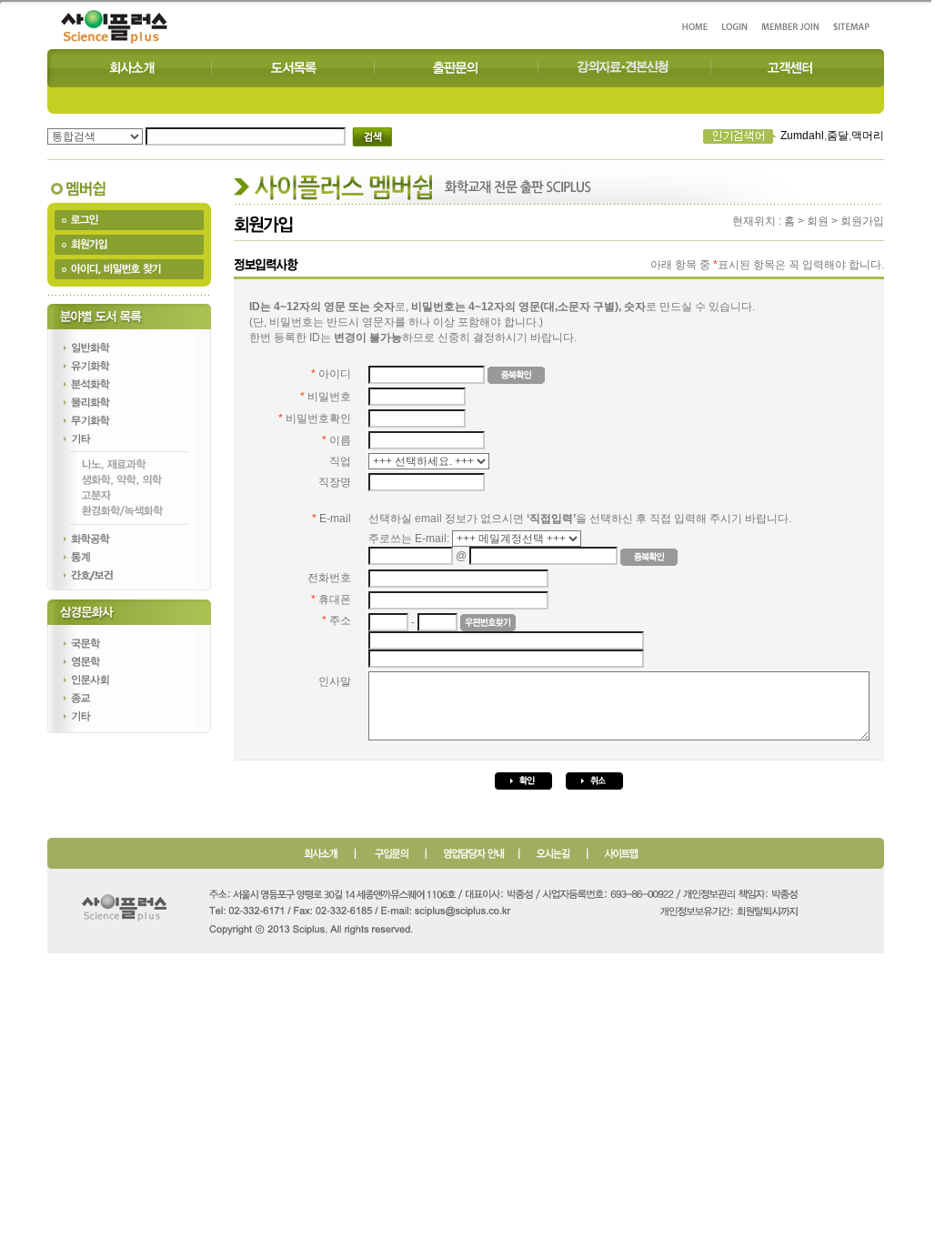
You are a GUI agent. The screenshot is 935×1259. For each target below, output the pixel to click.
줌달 (838, 135)
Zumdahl (802, 135)
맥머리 (867, 135)
